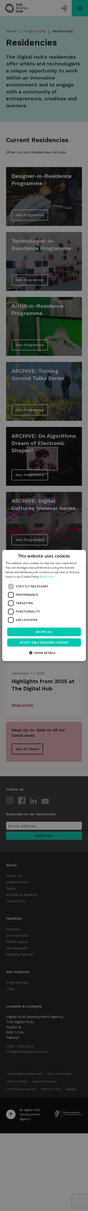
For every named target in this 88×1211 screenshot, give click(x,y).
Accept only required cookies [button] (44, 642)
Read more (47, 576)
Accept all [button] (44, 632)
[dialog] (44, 605)
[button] (44, 652)
